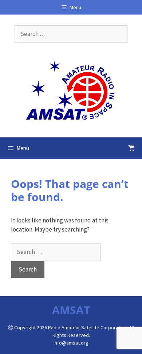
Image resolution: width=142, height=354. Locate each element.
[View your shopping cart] (131, 148)
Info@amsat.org (71, 342)
